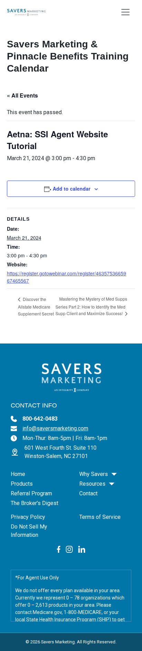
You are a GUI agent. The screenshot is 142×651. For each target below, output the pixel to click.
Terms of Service (100, 517)
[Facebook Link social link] (59, 548)
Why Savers (93, 474)
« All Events (22, 95)
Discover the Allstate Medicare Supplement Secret (36, 306)
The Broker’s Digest (34, 503)
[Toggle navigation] (125, 12)
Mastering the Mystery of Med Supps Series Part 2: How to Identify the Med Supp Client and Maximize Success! (91, 306)
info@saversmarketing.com (55, 428)
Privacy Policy (28, 517)
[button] (114, 474)
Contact (88, 493)
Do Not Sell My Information (29, 530)
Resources (92, 483)
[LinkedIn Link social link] (81, 548)
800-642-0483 (40, 418)
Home (18, 474)
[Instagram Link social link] (69, 548)
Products (22, 483)
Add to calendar (71, 188)
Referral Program (31, 493)
